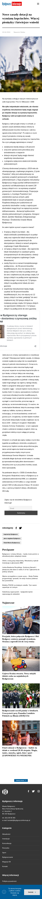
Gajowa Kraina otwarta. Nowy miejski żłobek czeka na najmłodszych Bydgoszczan (19, 676)
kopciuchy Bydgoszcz (11, 534)
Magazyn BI (6, 862)
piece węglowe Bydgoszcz (12, 538)
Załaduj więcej (20, 780)
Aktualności (6, 834)
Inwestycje (6, 839)
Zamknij (30, 892)
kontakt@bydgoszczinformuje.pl (19, 820)
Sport (4, 852)
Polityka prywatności (9, 881)
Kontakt (5, 866)
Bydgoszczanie (7, 857)
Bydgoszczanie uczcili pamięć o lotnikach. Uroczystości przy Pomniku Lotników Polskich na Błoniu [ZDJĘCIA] (20, 713)
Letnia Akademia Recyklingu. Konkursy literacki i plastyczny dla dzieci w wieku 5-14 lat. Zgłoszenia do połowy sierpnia (20, 569)
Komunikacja (6, 843)
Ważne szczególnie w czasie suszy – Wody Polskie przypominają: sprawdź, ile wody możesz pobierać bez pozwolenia (20, 578)
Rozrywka (5, 848)
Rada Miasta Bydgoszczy (12, 542)
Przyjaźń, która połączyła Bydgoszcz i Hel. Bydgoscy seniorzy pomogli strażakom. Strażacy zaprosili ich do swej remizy (20, 639)
